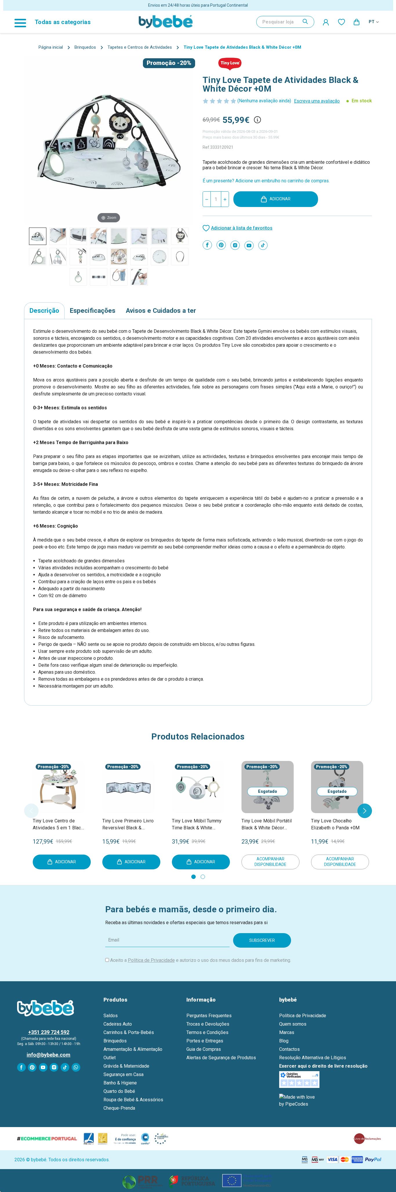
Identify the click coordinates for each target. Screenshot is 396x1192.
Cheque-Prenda (119, 1108)
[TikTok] (263, 245)
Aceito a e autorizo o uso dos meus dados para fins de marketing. (200, 960)
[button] (198, 1180)
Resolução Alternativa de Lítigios (312, 1057)
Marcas (286, 1032)
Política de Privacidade (151, 960)
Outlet (109, 1057)
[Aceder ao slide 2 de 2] (203, 877)
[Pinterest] (221, 245)
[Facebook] (207, 245)
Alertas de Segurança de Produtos (221, 1057)
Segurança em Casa (123, 1074)
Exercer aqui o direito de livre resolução (323, 1066)
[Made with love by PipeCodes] (298, 1100)
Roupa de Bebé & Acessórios (133, 1099)
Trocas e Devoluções (207, 1024)
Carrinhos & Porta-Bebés (128, 1032)
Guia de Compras (203, 1049)
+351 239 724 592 (48, 1032)
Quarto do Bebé (119, 1091)
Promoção (161, 62)
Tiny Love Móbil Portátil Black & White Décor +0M (266, 824)
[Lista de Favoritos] (341, 22)
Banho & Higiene (120, 1083)
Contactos (289, 1049)
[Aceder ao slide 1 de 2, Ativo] (193, 877)
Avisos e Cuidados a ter (161, 310)
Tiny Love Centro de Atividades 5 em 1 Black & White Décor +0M (58, 824)
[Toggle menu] (23, 22)
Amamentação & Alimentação (132, 1049)
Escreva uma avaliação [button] (317, 101)
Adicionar (280, 199)
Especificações (92, 310)
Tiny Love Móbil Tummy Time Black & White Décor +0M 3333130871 (197, 824)
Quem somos (292, 1024)
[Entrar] (326, 22)
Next (364, 811)
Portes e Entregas (204, 1041)
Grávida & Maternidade (126, 1066)
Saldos (110, 1015)
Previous (31, 811)
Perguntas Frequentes (209, 1015)
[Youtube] (249, 245)
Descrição (44, 310)
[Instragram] (235, 245)
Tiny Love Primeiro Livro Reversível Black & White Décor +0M (128, 824)
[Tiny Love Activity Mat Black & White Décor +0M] (37, 236)
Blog (283, 1041)
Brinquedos (115, 1041)
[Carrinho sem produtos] (357, 22)
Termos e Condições (207, 1032)
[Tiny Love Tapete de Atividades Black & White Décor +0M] (58, 236)
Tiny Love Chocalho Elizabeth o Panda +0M (335, 824)
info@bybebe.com (48, 1055)
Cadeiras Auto (117, 1024)
